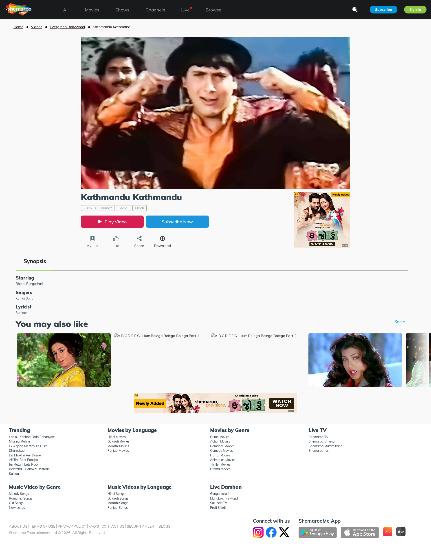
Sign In (415, 9)
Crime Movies (219, 437)
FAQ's (94, 526)
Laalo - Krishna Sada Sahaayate (32, 437)
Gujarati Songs (118, 498)
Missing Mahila (19, 441)
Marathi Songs (118, 503)
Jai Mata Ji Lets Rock (23, 465)
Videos (36, 26)
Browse (213, 10)
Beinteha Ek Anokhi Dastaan (29, 469)
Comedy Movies (221, 451)
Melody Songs (19, 494)
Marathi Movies (118, 446)
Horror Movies (220, 455)
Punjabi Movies (118, 451)
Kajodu (14, 474)
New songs (17, 508)
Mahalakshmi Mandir (224, 498)
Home (18, 26)
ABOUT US (18, 526)
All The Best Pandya (23, 460)
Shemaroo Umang (321, 441)
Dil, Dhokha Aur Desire (25, 455)
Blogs (164, 526)
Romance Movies (222, 446)
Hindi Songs (116, 494)
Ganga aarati (219, 494)
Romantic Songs (20, 498)
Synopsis (35, 261)
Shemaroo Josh (319, 451)
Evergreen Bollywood (67, 26)
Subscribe (383, 9)
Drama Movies (220, 469)
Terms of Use (42, 526)
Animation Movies (222, 460)
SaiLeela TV (218, 503)
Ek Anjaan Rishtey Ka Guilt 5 (29, 446)
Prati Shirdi (218, 508)
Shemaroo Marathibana (325, 446)
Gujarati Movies (119, 441)
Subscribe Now (177, 222)
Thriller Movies (220, 465)
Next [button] (413, 359)
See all (401, 321)
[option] (64, 360)
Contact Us (112, 526)
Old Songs (16, 503)
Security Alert (141, 526)
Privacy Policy (72, 526)
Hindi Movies (117, 437)
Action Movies (220, 441)
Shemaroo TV (318, 437)
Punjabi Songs (118, 508)
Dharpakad (16, 451)
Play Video (116, 222)
